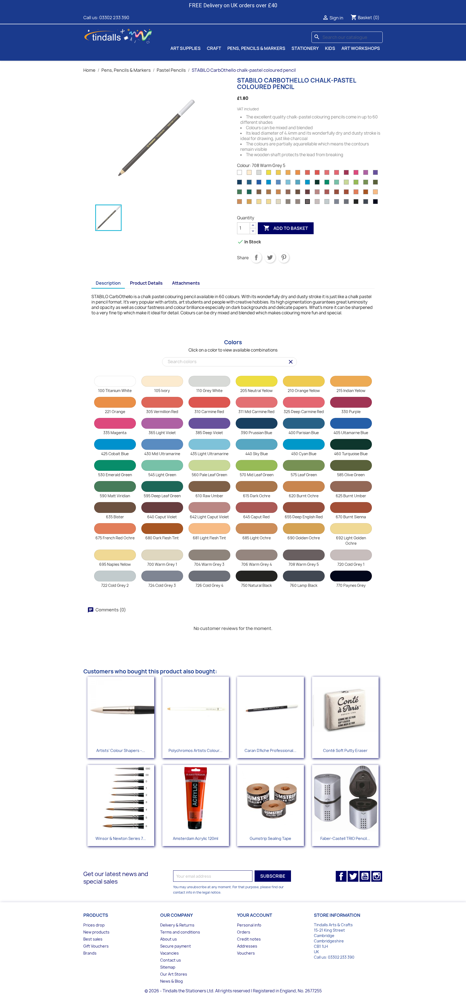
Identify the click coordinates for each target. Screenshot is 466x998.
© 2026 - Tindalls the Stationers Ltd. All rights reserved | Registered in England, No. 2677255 (233, 991)
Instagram (376, 876)
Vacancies (169, 953)
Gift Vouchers (96, 946)
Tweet (270, 257)
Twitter (353, 876)
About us (168, 939)
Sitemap (167, 967)
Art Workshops (360, 48)
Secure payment (175, 946)
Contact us (170, 960)
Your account (254, 915)
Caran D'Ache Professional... (270, 750)
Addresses (247, 946)
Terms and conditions (180, 932)
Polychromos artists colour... (195, 750)
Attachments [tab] (186, 283)
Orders (243, 932)
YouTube (364, 876)
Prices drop (94, 925)
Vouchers (246, 953)
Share (256, 257)
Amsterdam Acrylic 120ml (195, 838)
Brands (90, 953)
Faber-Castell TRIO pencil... (345, 838)
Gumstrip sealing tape (270, 838)
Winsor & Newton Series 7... (120, 838)
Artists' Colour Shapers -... (120, 750)
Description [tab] (108, 283)
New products (96, 932)
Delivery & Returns (177, 925)
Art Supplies (185, 48)
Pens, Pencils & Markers (256, 48)
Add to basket (285, 228)
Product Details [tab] (146, 283)
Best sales (92, 939)
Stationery (305, 48)
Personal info (249, 925)
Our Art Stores (173, 974)
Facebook (341, 876)
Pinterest (283, 257)
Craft (214, 48)
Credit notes (249, 939)
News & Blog (171, 981)
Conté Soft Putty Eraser (345, 750)
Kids (330, 48)
